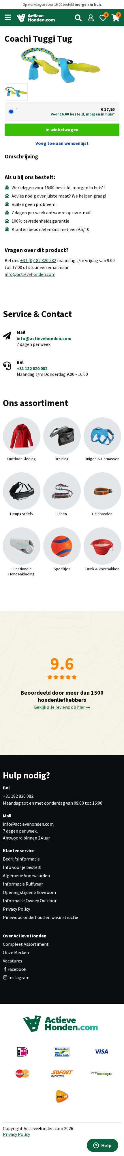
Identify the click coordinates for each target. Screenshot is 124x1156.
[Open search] (78, 18)
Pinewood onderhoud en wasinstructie (40, 917)
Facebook (16, 969)
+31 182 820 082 (32, 368)
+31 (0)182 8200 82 (38, 260)
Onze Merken (16, 952)
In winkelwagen (62, 129)
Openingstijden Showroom (29, 892)
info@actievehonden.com (30, 274)
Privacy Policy (16, 909)
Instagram (18, 977)
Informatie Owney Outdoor (30, 900)
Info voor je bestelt (22, 867)
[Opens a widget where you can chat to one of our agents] (102, 1146)
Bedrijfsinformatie (21, 859)
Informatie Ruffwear (23, 884)
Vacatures (12, 961)
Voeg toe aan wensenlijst (62, 143)
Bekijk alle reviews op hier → (62, 707)
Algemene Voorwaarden (26, 875)
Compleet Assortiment (26, 944)
